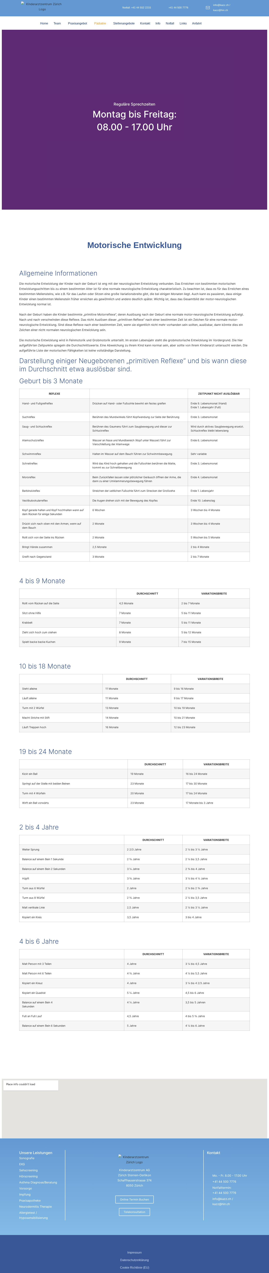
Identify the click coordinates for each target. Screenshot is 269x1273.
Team (57, 23)
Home (44, 23)
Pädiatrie (100, 23)
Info (158, 23)
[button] (58, 23)
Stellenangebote (124, 23)
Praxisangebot (77, 23)
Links (183, 23)
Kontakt (145, 23)
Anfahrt (196, 23)
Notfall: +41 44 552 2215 (136, 7)
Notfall (170, 23)
